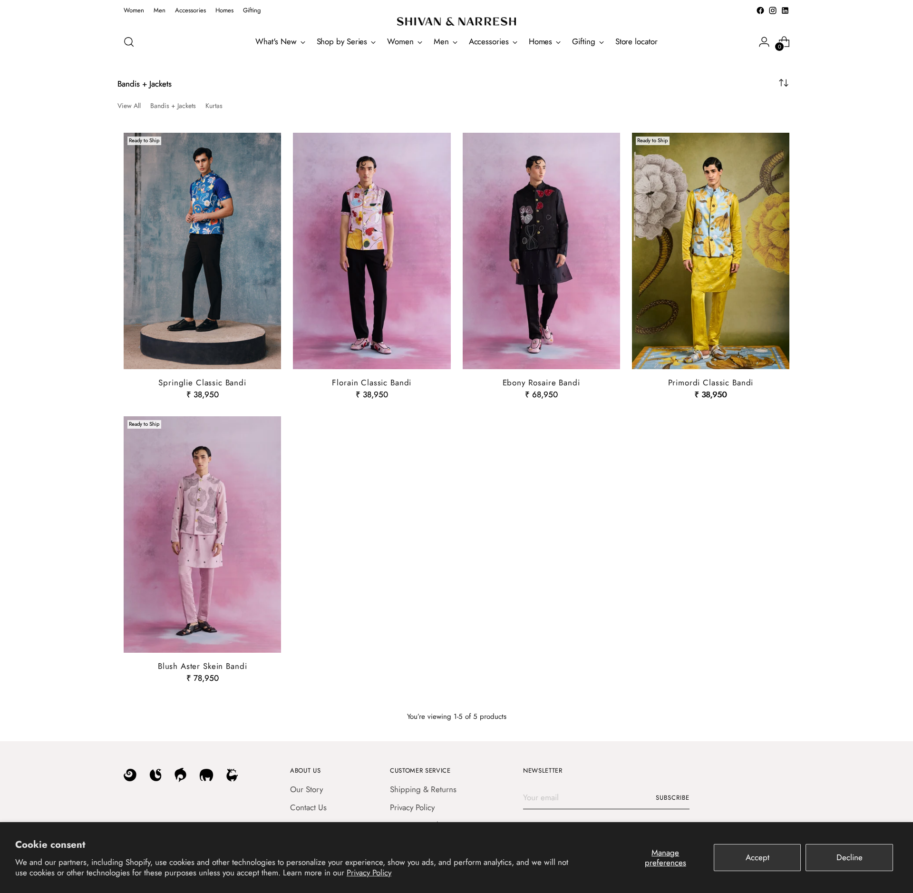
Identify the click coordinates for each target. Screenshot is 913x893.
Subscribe (673, 797)
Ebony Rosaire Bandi (541, 382)
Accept (757, 857)
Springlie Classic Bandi (202, 382)
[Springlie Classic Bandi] (202, 251)
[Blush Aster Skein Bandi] (202, 534)
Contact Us (308, 807)
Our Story (306, 789)
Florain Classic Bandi (371, 382)
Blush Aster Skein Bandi (202, 666)
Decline (849, 857)
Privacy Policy (369, 872)
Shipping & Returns (423, 789)
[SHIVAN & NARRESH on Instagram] (772, 10)
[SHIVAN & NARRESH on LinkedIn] (785, 10)
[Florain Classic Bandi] (371, 251)
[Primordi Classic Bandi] (710, 251)
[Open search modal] (128, 41)
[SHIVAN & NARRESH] (456, 21)
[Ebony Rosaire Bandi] (541, 251)
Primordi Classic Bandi (711, 382)
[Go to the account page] (764, 41)
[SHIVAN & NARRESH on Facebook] (760, 10)
